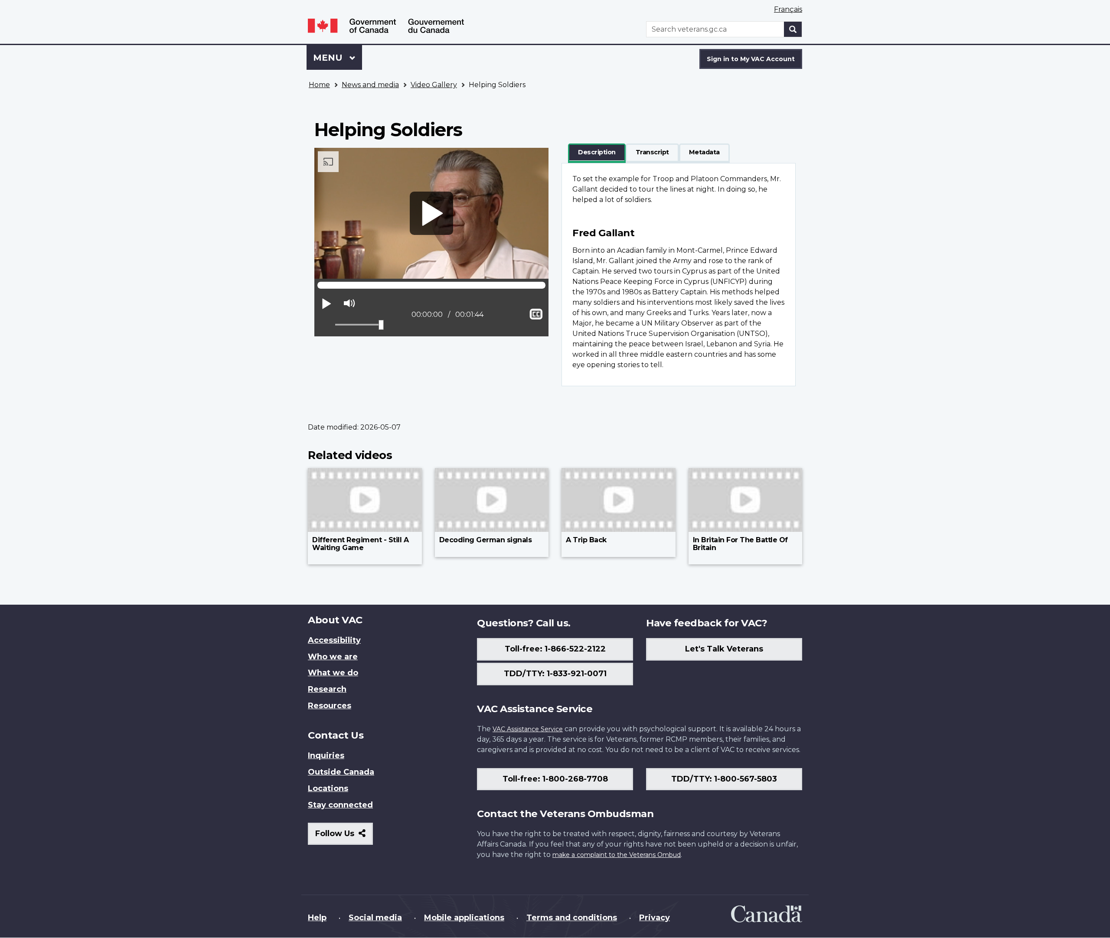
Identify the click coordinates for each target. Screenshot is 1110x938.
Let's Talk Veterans (724, 649)
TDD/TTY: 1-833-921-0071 (555, 673)
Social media (375, 917)
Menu (329, 57)
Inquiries (326, 755)
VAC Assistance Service (528, 729)
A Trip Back (586, 540)
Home (319, 85)
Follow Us (344, 836)
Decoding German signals (485, 540)
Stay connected (340, 805)
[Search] (793, 29)
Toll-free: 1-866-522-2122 (555, 649)
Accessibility (334, 640)
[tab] (596, 152)
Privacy (654, 917)
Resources (329, 705)
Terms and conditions (571, 917)
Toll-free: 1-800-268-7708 (555, 779)
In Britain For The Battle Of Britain (740, 544)
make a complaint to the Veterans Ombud (616, 855)
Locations (328, 788)
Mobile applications (464, 917)
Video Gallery (434, 85)
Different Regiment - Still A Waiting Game (360, 544)
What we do (333, 672)
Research (327, 689)
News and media (370, 85)
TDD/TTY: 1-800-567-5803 (724, 779)
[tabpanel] (679, 274)
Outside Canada (341, 772)
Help (317, 917)
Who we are (333, 656)
